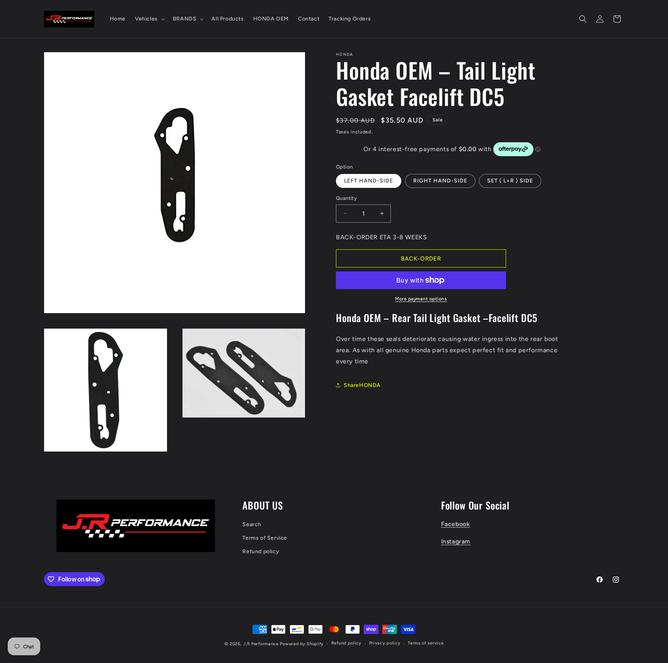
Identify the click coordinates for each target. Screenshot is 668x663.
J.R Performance (261, 643)
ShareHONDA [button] (362, 385)
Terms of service (425, 643)
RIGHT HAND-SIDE (440, 180)
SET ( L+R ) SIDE (510, 180)
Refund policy (260, 551)
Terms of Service (264, 538)
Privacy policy (384, 643)
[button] (149, 19)
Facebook (455, 524)
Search (251, 524)
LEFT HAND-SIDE (368, 180)
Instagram (455, 541)
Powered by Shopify (302, 643)
